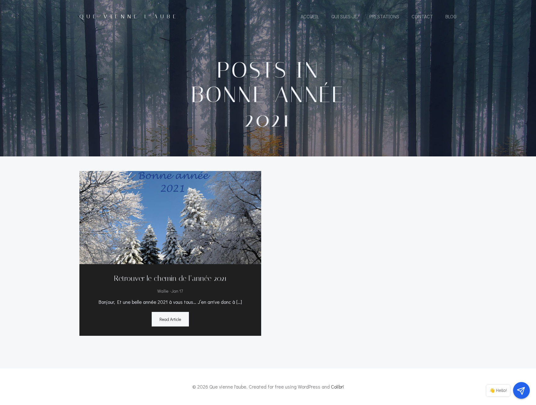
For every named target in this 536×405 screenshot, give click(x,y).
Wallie (162, 291)
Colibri (337, 386)
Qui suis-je (344, 16)
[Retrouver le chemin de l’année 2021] (170, 216)
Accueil (310, 16)
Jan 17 (177, 291)
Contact (422, 16)
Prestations (384, 16)
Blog (451, 16)
